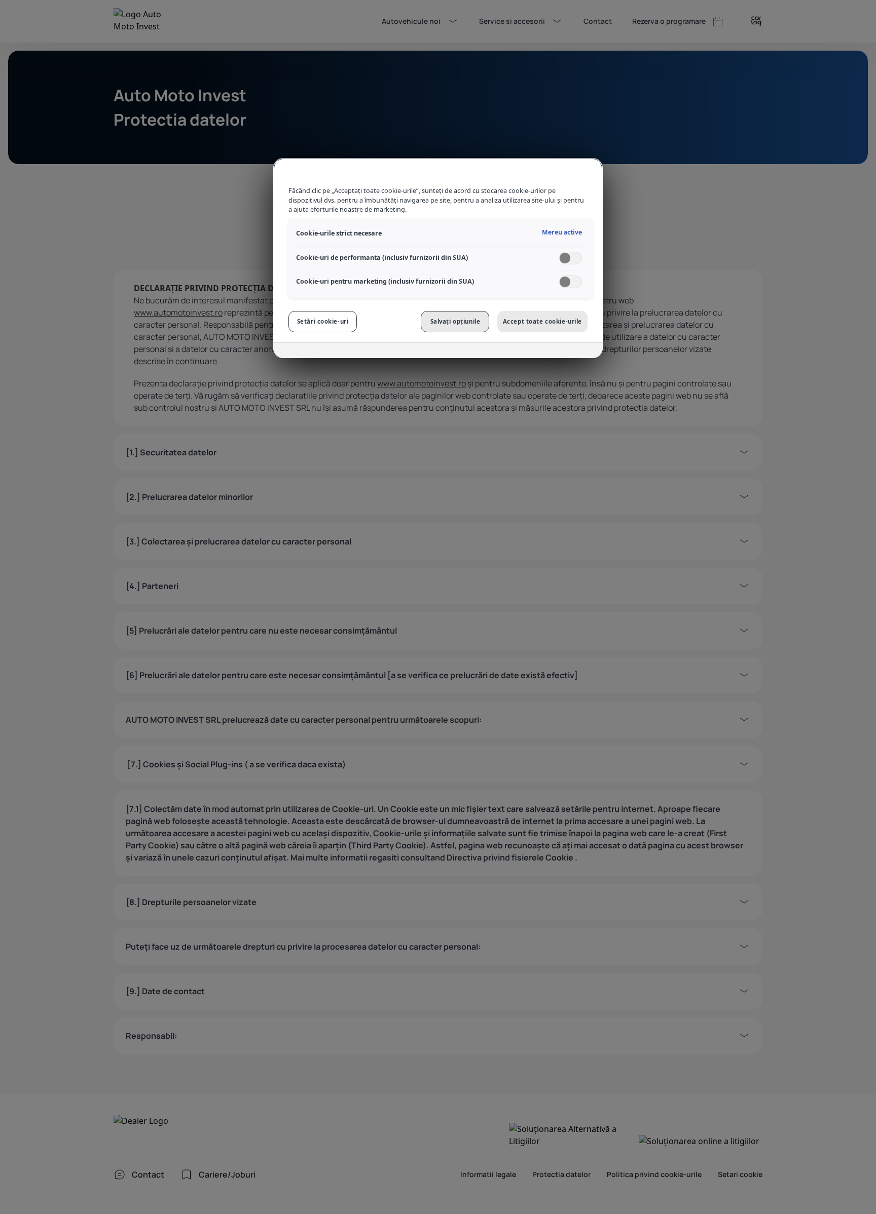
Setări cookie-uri (323, 321)
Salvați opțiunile (455, 321)
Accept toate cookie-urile (542, 321)
